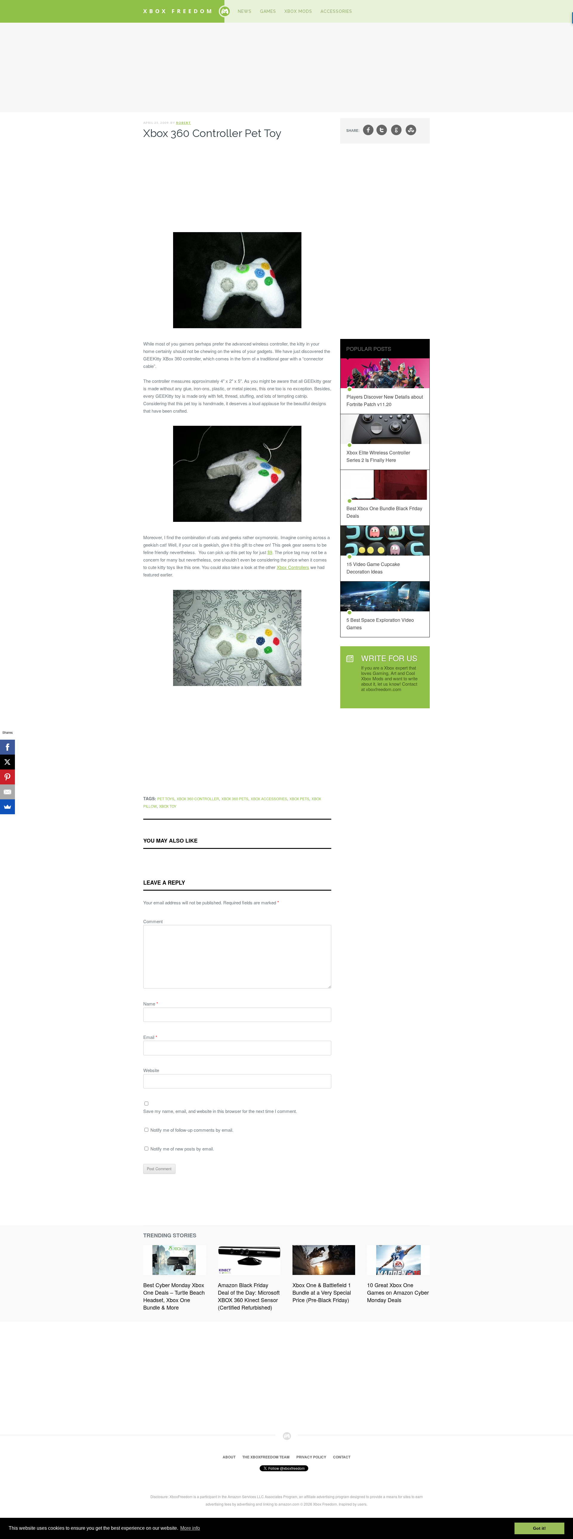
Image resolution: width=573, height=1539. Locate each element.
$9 (269, 552)
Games (268, 11)
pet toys (165, 798)
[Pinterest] (7, 777)
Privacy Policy (311, 1457)
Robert (183, 122)
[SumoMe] (7, 806)
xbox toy (167, 806)
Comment (153, 921)
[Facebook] (7, 747)
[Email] (7, 791)
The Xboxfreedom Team (265, 1457)
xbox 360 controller (198, 798)
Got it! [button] (539, 1528)
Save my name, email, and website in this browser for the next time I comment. (220, 1111)
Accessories (336, 11)
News (245, 11)
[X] (7, 762)
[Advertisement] (286, 67)
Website (151, 1070)
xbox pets (299, 798)
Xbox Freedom (178, 11)
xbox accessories (269, 798)
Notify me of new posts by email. (182, 1148)
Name (150, 1003)
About (229, 1457)
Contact (341, 1457)
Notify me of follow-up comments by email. (191, 1130)
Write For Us (389, 657)
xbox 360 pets (234, 798)
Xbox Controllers (293, 567)
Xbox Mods (298, 11)
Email (150, 1037)
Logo (225, 11)
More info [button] (190, 1528)
